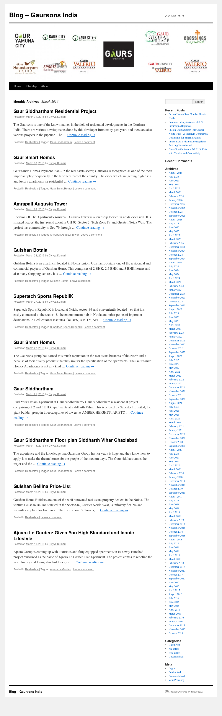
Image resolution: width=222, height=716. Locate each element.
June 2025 (174, 227)
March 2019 (175, 516)
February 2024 (176, 285)
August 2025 (175, 219)
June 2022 (174, 363)
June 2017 (174, 582)
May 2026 (174, 184)
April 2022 (174, 371)
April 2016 (174, 609)
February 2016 (176, 617)
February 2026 (176, 196)
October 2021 (176, 395)
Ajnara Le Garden (60, 569)
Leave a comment (84, 142)
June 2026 (174, 180)
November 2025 (177, 207)
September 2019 (177, 492)
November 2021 (177, 391)
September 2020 (177, 445)
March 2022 (175, 375)
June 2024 (174, 270)
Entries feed (175, 672)
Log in (172, 668)
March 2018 (175, 559)
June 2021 (174, 410)
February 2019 (176, 520)
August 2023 (175, 309)
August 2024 (175, 262)
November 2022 (177, 344)
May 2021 (174, 414)
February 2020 (176, 473)
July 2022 (174, 360)
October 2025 (176, 211)
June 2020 (174, 457)
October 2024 (176, 254)
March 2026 (175, 192)
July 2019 (174, 500)
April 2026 (174, 188)
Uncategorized (176, 656)
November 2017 (177, 570)
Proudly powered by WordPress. (186, 691)
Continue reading (81, 134)
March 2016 (175, 613)
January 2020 (176, 477)
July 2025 (174, 223)
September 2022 (177, 352)
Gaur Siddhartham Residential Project (54, 111)
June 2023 (174, 317)
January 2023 (176, 336)
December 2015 (177, 625)
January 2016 (176, 621)
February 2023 (176, 332)
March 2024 (175, 282)
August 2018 (175, 539)
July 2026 (174, 176)
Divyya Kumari (57, 116)
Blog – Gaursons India (43, 14)
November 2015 (177, 629)
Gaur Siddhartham (61, 142)
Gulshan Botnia (30, 249)
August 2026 (175, 172)
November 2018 (177, 527)
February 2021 (176, 426)
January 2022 (176, 383)
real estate (174, 648)
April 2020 (174, 465)
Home (17, 86)
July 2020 (174, 453)
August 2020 (175, 449)
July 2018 (174, 543)
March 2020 (175, 469)
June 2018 (174, 547)
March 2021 (175, 422)
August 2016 (175, 594)
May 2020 (174, 461)
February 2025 (176, 243)
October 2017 (176, 574)
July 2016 (174, 598)
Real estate (32, 142)
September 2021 (177, 399)
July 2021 (174, 406)
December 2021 (177, 387)
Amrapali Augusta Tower (40, 203)
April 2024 (174, 278)
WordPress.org (176, 680)
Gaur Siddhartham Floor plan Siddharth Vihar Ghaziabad (75, 440)
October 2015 (176, 633)
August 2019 (175, 496)
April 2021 (174, 418)
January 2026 (176, 200)
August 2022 (175, 356)
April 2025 (174, 235)
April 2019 (174, 512)
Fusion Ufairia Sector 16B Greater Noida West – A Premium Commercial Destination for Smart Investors (188, 133)
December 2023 (177, 293)
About (45, 86)
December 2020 (177, 434)
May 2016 (174, 605)
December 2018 (177, 523)
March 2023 (175, 328)
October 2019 (176, 488)
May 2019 (174, 508)
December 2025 (177, 204)
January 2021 (176, 430)
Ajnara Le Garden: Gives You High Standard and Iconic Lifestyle (73, 535)
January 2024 (176, 289)
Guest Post (174, 644)
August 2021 (175, 402)
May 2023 (174, 321)
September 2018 (177, 535)
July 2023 (174, 313)
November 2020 (177, 438)
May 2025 (174, 231)
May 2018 (174, 551)
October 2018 (176, 531)
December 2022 (177, 340)
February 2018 (176, 562)
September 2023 (177, 305)
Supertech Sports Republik (66, 327)
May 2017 (174, 586)
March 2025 (175, 239)
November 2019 (177, 484)
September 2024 (177, 258)
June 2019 (174, 504)
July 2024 (174, 266)
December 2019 (177, 481)
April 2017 (174, 590)
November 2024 (177, 250)
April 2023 (174, 324)
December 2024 (177, 246)
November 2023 (177, 297)
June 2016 (174, 601)
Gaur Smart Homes (34, 157)
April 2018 (174, 555)
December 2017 (177, 566)
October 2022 (176, 348)
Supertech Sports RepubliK (43, 296)
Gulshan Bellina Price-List (42, 486)
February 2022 (176, 379)
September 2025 (177, 215)
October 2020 (176, 442)
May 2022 (174, 367)
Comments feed (177, 676)
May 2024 (174, 274)
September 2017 (177, 578)
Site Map (31, 86)
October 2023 (176, 301)
